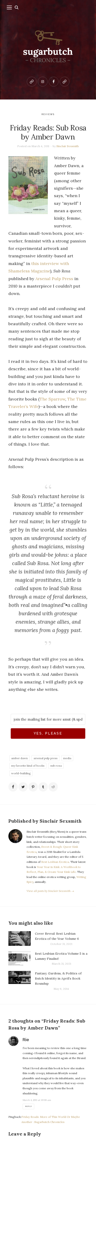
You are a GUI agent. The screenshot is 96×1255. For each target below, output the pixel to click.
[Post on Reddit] (53, 786)
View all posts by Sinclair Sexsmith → (50, 891)
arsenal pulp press (46, 758)
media (67, 758)
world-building (21, 773)
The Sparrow (52, 399)
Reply (28, 1106)
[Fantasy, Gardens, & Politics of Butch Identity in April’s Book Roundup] (19, 981)
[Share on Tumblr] (43, 786)
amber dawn (19, 758)
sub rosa (56, 765)
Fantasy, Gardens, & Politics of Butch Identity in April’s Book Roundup (58, 978)
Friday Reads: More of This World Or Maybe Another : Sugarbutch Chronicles (50, 1119)
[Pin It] (33, 786)
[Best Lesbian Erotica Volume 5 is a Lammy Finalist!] (19, 958)
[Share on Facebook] (13, 786)
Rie (26, 1039)
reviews (48, 114)
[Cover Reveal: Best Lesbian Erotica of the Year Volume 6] (19, 938)
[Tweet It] (23, 786)
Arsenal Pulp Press (54, 278)
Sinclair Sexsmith (67, 146)
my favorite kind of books (28, 765)
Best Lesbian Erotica (55, 862)
